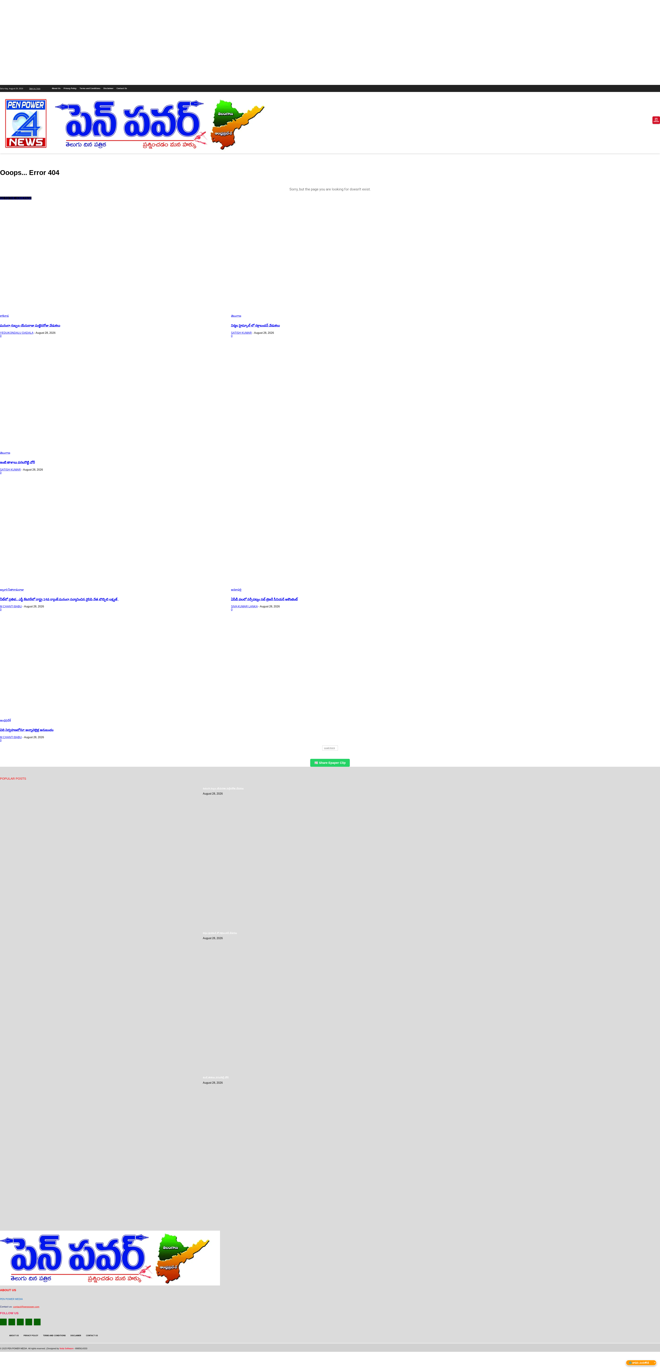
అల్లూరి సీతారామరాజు (12, 589)
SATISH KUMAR (241, 332)
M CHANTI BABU (11, 606)
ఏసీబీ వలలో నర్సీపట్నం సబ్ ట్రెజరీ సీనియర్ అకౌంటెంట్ (264, 599)
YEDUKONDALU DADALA (16, 332)
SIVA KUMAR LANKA (244, 606)
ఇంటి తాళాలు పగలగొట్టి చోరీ (17, 462)
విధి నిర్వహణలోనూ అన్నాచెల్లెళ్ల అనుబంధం (26, 730)
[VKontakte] (37, 1322)
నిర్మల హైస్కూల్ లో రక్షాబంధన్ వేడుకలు (255, 325)
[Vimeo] (653, 87)
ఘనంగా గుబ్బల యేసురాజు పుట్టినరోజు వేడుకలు (30, 325)
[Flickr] (20, 1322)
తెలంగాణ (236, 315)
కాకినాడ (4, 315)
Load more (329, 747)
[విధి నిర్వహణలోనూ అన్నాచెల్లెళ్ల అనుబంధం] (111, 667)
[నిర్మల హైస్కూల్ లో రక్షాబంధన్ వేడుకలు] (342, 262)
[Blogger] (3, 1322)
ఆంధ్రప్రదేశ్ (5, 720)
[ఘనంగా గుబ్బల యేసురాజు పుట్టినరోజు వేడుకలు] (111, 262)
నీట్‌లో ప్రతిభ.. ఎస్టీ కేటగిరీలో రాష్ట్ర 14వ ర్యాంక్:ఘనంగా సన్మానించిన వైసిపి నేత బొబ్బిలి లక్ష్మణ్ (59, 599)
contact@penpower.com (26, 1306)
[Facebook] (639, 87)
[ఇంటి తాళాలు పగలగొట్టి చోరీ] (111, 399)
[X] (649, 87)
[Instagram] (644, 87)
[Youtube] (658, 87)
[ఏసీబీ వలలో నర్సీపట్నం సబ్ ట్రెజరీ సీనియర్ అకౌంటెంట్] (342, 536)
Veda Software (66, 1348)
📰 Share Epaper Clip (330, 763)
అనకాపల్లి (236, 589)
